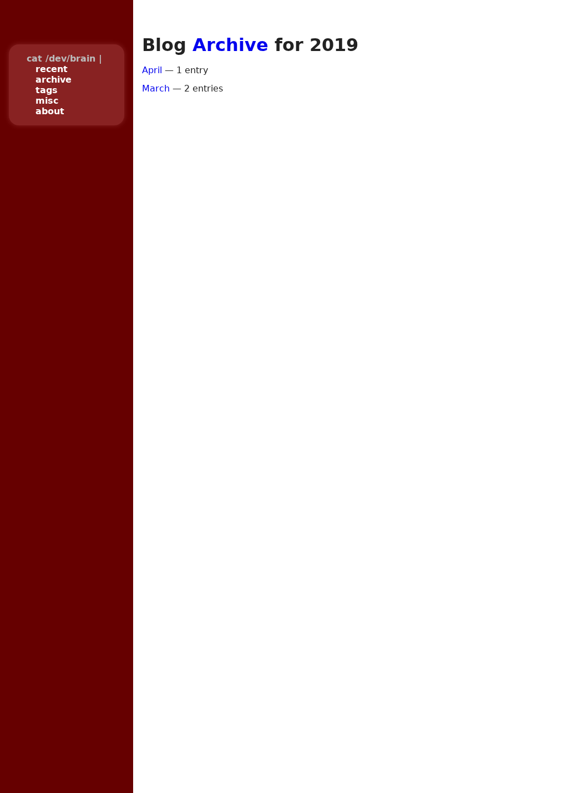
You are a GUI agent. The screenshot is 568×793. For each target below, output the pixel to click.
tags (47, 90)
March (156, 88)
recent (52, 69)
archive (54, 79)
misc (47, 100)
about (50, 111)
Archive (230, 44)
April (152, 70)
